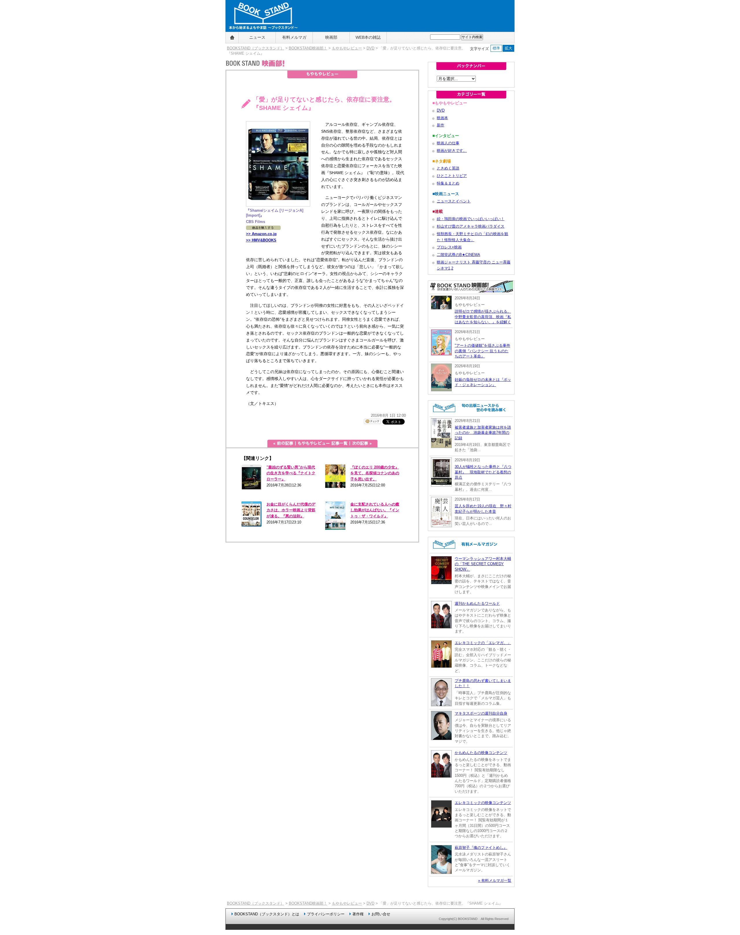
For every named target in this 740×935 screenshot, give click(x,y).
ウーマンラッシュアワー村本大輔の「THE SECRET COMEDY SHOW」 (483, 563)
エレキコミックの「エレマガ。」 (483, 643)
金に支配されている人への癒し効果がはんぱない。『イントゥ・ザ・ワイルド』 (374, 510)
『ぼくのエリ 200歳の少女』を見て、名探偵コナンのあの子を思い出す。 (374, 473)
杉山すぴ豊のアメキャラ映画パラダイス (470, 226)
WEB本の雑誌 (368, 37)
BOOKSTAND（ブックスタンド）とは (266, 914)
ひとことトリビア (452, 176)
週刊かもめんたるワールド (477, 603)
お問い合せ (380, 914)
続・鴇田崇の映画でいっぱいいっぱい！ (470, 219)
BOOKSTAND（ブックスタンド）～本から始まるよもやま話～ (260, 37)
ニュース (257, 37)
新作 (440, 125)
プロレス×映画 (449, 247)
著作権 (358, 914)
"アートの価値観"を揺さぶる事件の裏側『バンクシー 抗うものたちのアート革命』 (482, 350)
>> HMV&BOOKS (261, 240)
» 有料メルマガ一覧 (494, 880)
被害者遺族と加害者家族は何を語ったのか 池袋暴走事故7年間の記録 (483, 432)
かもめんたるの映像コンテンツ (481, 752)
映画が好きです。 (452, 150)
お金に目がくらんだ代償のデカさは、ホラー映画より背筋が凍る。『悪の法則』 (291, 510)
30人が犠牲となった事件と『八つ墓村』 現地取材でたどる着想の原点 (483, 472)
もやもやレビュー (347, 48)
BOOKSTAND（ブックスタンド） (255, 48)
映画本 (442, 118)
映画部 (331, 37)
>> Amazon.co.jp (261, 234)
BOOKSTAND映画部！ (308, 48)
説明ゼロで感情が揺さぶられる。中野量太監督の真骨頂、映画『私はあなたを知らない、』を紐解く (483, 316)
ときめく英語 (448, 168)
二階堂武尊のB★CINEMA (458, 254)
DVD (370, 48)
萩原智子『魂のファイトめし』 (481, 847)
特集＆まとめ (448, 183)
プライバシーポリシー (326, 914)
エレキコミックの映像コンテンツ (483, 803)
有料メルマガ (294, 37)
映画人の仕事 (448, 143)
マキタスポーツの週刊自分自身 (481, 713)
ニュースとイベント (454, 201)
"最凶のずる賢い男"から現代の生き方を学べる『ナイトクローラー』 (291, 473)
